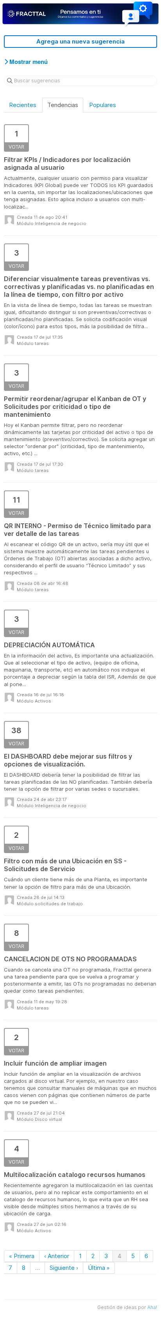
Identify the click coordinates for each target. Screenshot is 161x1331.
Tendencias (62, 105)
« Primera (21, 1256)
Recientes (22, 105)
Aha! (152, 1307)
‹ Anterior (56, 1256)
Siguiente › (64, 1267)
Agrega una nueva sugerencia (80, 41)
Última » (99, 1267)
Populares (102, 105)
